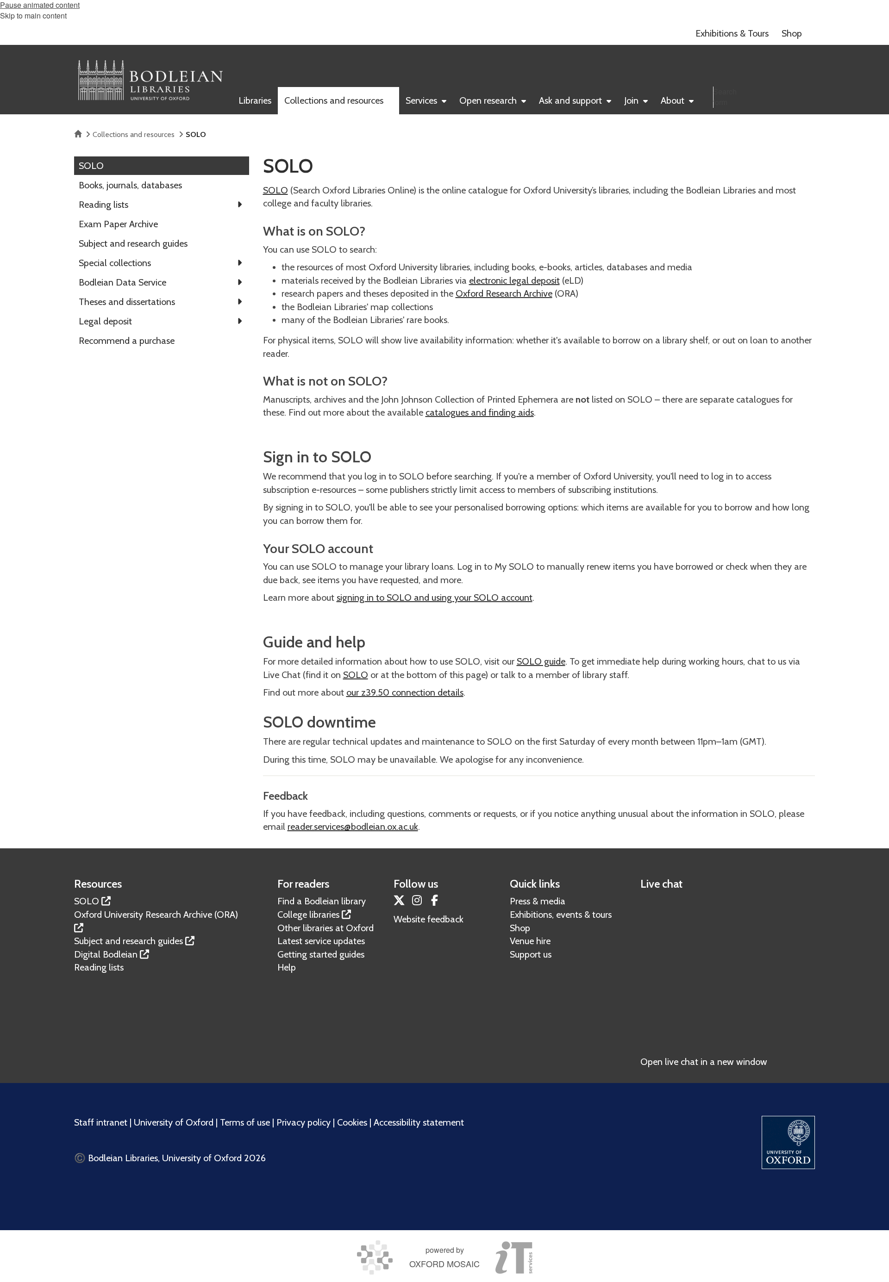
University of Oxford (173, 1122)
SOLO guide (541, 661)
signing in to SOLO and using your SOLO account (434, 597)
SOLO (275, 190)
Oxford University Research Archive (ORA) (156, 914)
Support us (530, 954)
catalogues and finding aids (480, 412)
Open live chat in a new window (703, 1061)
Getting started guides (320, 954)
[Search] (805, 117)
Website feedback (428, 919)
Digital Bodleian (106, 954)
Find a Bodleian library (321, 901)
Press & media (537, 901)
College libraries (308, 914)
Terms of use (245, 1122)
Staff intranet (100, 1122)
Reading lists (99, 967)
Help (286, 967)
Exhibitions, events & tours (561, 914)
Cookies (352, 1122)
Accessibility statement (419, 1122)
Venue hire (530, 940)
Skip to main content (33, 15)
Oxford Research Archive (504, 293)
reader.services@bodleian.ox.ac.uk (353, 826)
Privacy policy (303, 1122)
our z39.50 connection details (404, 692)
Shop (520, 927)
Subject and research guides (128, 940)
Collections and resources (134, 134)
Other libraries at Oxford (325, 927)
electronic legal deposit (514, 280)
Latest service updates (321, 940)
